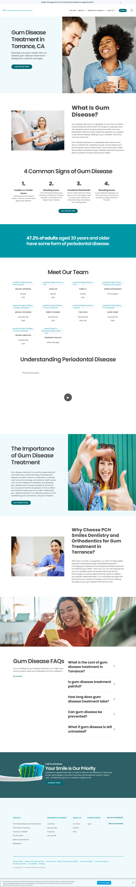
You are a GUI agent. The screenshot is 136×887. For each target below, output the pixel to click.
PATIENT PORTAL (94, 818)
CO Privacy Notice (101, 861)
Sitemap (42, 864)
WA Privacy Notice (19, 864)
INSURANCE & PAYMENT (57, 818)
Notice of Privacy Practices (34, 861)
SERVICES (81, 10)
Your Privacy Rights (104, 883)
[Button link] (131, 10)
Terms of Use (50, 861)
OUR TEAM (72, 10)
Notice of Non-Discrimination (67, 861)
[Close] (133, 883)
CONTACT (17, 818)
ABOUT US (110, 10)
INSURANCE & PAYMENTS (96, 10)
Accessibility (32, 864)
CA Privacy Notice (86, 861)
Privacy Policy (18, 861)
